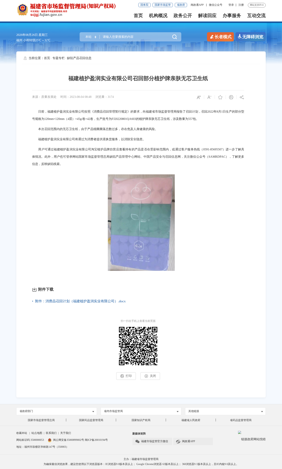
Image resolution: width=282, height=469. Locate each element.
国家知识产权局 (141, 420)
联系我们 (51, 433)
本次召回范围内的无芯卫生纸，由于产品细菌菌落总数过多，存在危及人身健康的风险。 (95, 129)
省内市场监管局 (113, 411)
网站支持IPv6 (257, 5)
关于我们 (65, 433)
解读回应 (207, 15)
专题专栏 (58, 58)
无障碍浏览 (252, 36)
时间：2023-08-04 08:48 (76, 96)
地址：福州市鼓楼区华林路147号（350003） (42, 446)
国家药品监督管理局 (91, 420)
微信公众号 (215, 4)
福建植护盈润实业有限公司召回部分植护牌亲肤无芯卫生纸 (138, 78)
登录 (231, 4)
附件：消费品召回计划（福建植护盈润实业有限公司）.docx (80, 301)
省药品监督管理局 (240, 420)
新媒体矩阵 (139, 433)
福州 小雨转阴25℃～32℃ (33, 40)
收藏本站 (21, 433)
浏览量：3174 (104, 96)
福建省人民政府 (190, 420)
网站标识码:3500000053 (30, 440)
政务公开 (183, 15)
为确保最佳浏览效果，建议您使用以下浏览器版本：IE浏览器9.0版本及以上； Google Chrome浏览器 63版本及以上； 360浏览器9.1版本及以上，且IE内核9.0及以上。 (141, 464)
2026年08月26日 (27, 34)
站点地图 (36, 433)
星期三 (43, 34)
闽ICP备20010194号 (96, 440)
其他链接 (193, 411)
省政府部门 (26, 411)
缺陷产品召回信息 (79, 58)
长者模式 (223, 36)
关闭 (153, 376)
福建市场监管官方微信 (154, 441)
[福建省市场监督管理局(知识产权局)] (78, 9)
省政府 (181, 4)
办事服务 (232, 15)
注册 (241, 4)
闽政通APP (197, 4)
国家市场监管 (163, 4)
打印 (129, 376)
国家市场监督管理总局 (41, 420)
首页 (138, 15)
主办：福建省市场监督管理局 (141, 459)
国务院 (144, 4)
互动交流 (256, 15)
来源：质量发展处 (44, 96)
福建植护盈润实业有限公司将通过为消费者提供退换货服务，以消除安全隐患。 (89, 139)
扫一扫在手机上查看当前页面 (138, 321)
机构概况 (158, 15)
